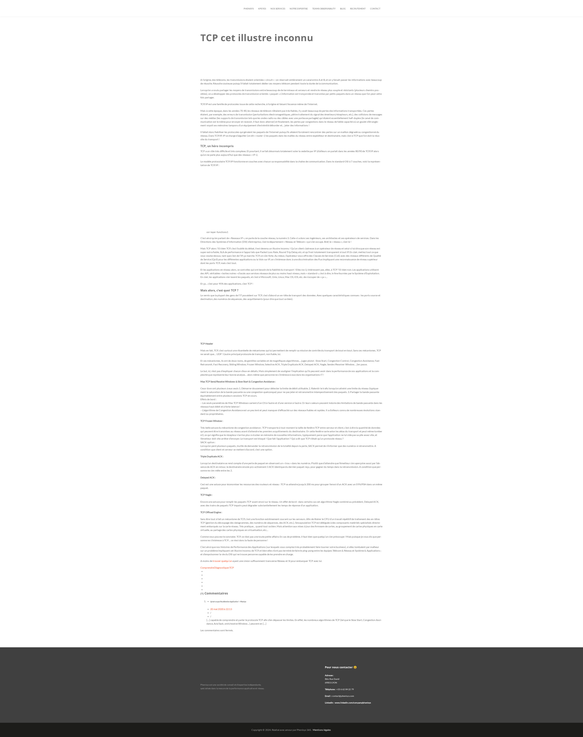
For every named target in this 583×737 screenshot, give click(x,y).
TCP (231, 567)
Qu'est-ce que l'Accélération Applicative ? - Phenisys (228, 602)
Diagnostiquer (221, 567)
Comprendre (207, 567)
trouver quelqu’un (222, 560)
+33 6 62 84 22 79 (345, 689)
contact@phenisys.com (343, 696)
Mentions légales (322, 729)
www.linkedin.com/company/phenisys (353, 702)
